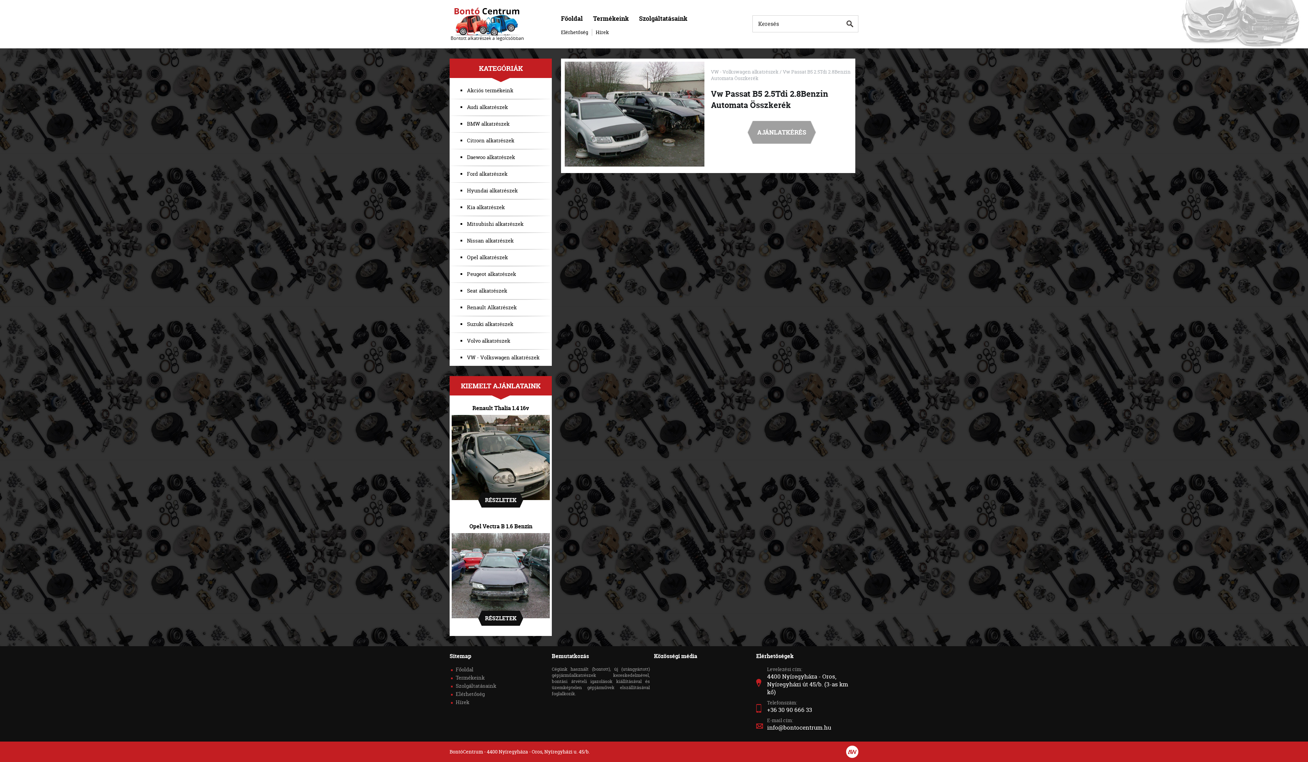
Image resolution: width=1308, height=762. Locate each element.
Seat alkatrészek (487, 290)
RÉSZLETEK (500, 500)
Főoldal (572, 18)
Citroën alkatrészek (490, 140)
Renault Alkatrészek (492, 307)
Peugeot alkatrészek (491, 274)
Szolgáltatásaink (663, 18)
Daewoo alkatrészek (491, 157)
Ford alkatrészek (487, 173)
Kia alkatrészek (486, 207)
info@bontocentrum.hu (799, 727)
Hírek (602, 32)
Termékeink (611, 18)
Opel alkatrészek (487, 257)
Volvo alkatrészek (488, 340)
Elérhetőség (574, 32)
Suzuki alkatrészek (490, 324)
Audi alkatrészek (487, 107)
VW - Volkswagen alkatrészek (503, 357)
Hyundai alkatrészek (492, 190)
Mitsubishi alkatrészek (495, 224)
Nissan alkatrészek (490, 240)
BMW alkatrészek (488, 123)
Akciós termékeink (490, 90)
